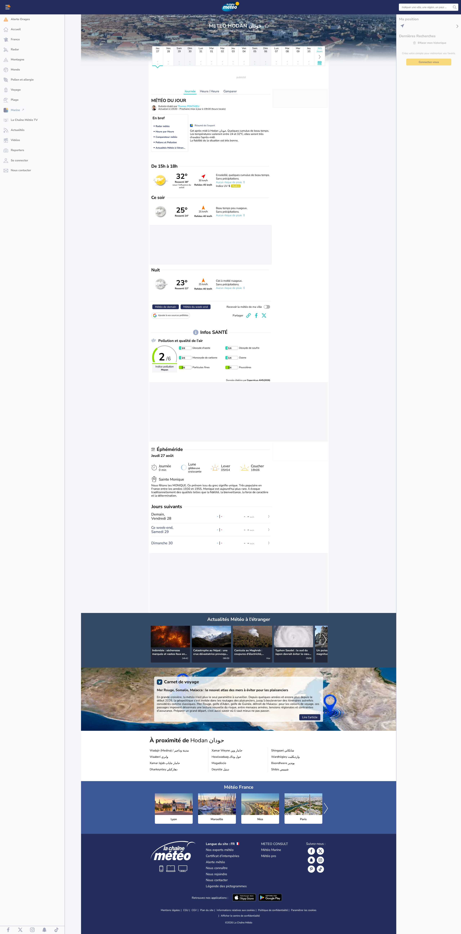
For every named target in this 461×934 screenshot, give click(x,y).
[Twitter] (320, 851)
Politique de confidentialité (273, 910)
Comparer (230, 91)
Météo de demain (165, 307)
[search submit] (454, 7)
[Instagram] (320, 860)
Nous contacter (217, 880)
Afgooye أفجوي (202, 16)
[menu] (8, 7)
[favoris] (266, 25)
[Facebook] (311, 851)
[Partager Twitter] (264, 315)
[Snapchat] (311, 860)
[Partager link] (248, 315)
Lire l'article (309, 717)
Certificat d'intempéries (222, 856)
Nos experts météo (220, 850)
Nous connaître (217, 868)
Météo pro (268, 856)
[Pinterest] (311, 869)
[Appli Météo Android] (270, 898)
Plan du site (206, 910)
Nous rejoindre (216, 874)
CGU (185, 910)
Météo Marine (271, 850)
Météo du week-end (195, 307)
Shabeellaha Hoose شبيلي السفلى (179, 16)
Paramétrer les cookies (303, 910)
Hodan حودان (216, 16)
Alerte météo (215, 862)
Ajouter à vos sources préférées (173, 315)
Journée (190, 91)
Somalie (160, 16)
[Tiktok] (320, 869)
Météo (152, 16)
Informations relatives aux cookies (236, 910)
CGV (194, 910)
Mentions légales (170, 910)
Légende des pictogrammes (226, 886)
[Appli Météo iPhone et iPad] (244, 898)
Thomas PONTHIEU (188, 106)
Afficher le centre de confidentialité (240, 915)
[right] (325, 640)
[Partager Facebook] (256, 315)
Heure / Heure (209, 91)
